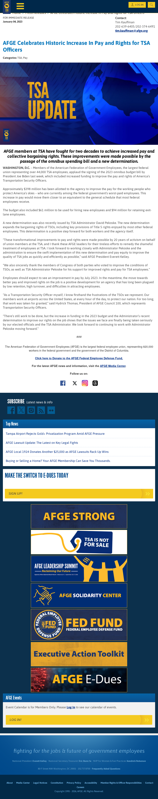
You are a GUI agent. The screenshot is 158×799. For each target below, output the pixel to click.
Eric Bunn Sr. (85, 761)
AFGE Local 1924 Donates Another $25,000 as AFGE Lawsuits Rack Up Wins (57, 451)
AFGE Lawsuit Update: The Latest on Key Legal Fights (42, 442)
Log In (71, 707)
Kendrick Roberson (136, 761)
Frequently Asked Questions (106, 768)
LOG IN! (15, 720)
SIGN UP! (15, 494)
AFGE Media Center (112, 366)
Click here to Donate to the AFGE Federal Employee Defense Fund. (79, 358)
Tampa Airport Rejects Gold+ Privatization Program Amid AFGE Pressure (55, 433)
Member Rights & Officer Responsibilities (121, 782)
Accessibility (91, 782)
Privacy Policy (74, 782)
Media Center (23, 782)
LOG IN (139, 4)
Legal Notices (40, 782)
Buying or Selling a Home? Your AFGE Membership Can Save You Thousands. (58, 460)
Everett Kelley (40, 761)
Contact (149, 782)
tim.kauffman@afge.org (131, 30)
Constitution (57, 782)
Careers (80, 787)
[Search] (151, 5)
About (10, 782)
